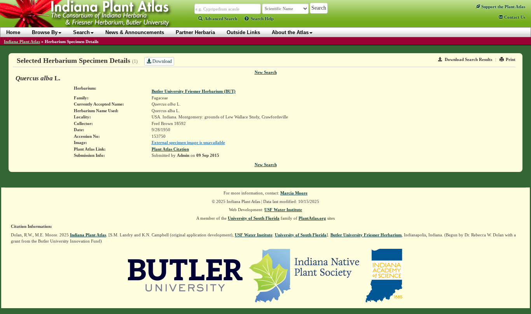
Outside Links (243, 32)
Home (13, 32)
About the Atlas (290, 32)
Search (81, 32)
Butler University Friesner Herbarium (366, 234)
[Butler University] (185, 274)
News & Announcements (134, 32)
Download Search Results (468, 59)
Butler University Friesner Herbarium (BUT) (194, 91)
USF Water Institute (283, 209)
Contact (514, 17)
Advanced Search (220, 18)
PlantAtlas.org (312, 218)
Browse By (45, 32)
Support (502, 6)
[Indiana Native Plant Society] (304, 274)
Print (510, 59)
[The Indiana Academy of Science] (383, 274)
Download (161, 61)
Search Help (262, 18)
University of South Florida (253, 218)
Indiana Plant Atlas (22, 41)
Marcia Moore (293, 193)
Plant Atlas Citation (170, 149)
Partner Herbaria (195, 32)
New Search (266, 72)
